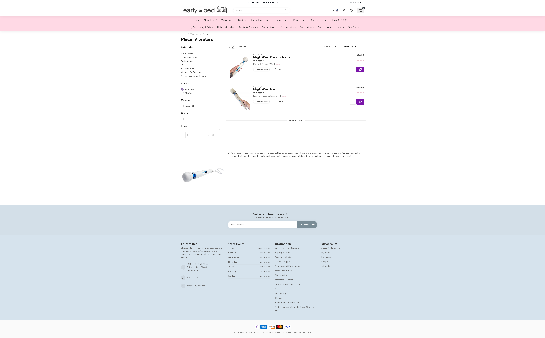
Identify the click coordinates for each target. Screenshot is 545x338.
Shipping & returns (283, 252)
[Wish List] (351, 10)
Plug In (205, 34)
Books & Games (247, 27)
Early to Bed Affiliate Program (288, 284)
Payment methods (283, 257)
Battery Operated (189, 57)
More (278, 64)
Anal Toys (281, 20)
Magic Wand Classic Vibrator (271, 57)
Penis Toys (299, 20)
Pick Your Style (187, 68)
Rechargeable (187, 61)
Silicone (190, 106)
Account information (330, 248)
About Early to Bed (283, 270)
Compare (279, 69)
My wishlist (326, 257)
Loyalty (340, 27)
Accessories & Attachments (193, 76)
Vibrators (226, 20)
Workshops (324, 27)
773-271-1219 (193, 277)
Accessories (287, 27)
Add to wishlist (262, 69)
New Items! (210, 20)
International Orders (284, 279)
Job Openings (281, 293)
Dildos (242, 20)
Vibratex (188, 93)
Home (196, 20)
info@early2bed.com (196, 285)
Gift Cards (354, 27)
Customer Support (283, 261)
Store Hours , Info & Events (287, 248)
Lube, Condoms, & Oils (198, 27)
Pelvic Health (225, 27)
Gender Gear (318, 20)
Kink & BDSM (339, 20)
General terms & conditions (287, 302)
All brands (189, 89)
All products (327, 266)
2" (187, 119)
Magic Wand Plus (264, 89)
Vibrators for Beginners (191, 72)
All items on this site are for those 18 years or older (295, 309)
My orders (325, 252)
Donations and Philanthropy (287, 266)
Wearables (268, 27)
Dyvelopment (305, 332)
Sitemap (278, 298)
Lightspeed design (289, 332)
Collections (306, 27)
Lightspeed (275, 332)
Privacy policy (281, 275)
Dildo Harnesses (260, 20)
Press (277, 289)
